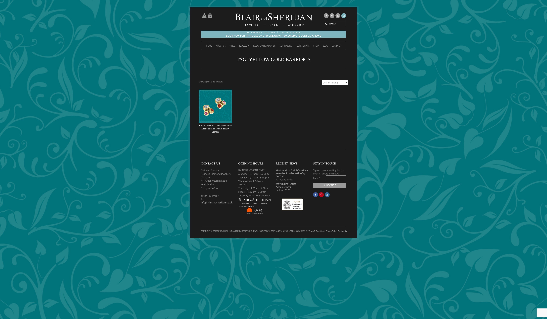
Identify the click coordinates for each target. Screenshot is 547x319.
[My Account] (204, 15)
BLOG (325, 46)
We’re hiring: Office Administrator (286, 185)
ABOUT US (221, 46)
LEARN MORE (285, 46)
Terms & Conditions (317, 231)
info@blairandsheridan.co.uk (216, 202)
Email (317, 178)
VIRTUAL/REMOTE (289, 35)
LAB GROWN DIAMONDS (264, 46)
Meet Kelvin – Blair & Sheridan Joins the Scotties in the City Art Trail (292, 173)
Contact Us (342, 231)
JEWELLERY (244, 46)
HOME (209, 46)
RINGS (232, 46)
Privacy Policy (331, 231)
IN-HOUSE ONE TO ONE (260, 35)
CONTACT (336, 46)
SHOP (316, 46)
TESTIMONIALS (302, 46)
